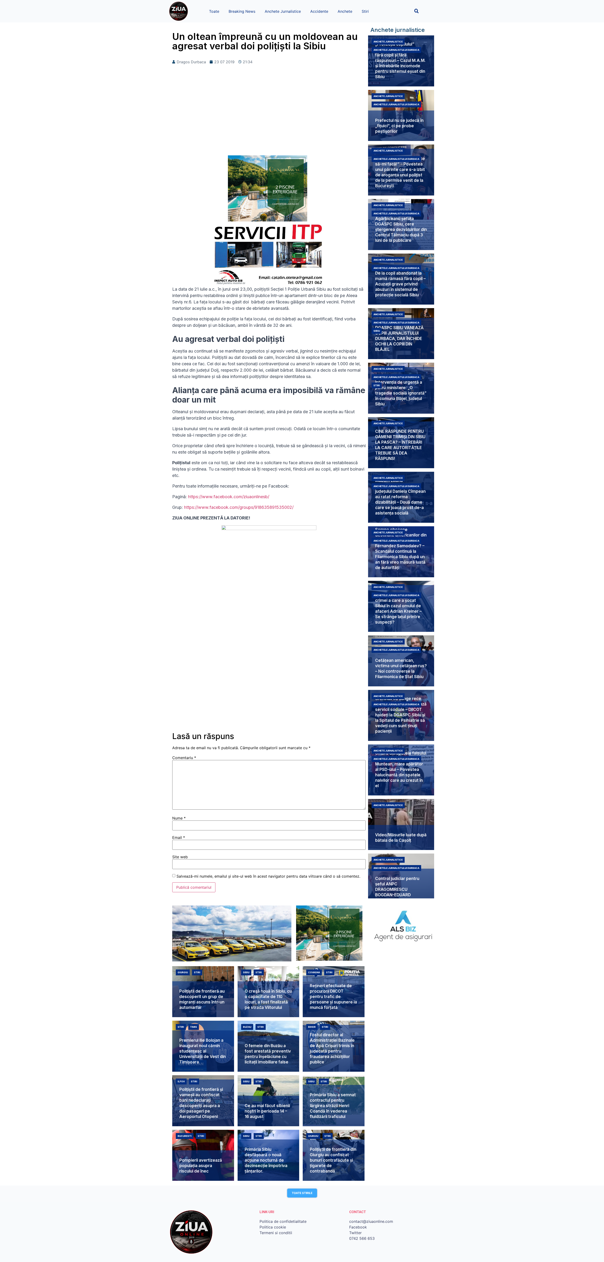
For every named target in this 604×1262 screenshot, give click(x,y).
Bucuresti (185, 1136)
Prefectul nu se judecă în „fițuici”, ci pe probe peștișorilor (399, 126)
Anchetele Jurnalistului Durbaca (396, 49)
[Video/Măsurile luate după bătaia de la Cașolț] (401, 824)
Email (178, 837)
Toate (214, 11)
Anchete (345, 11)
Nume (179, 818)
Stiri (365, 11)
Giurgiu (183, 972)
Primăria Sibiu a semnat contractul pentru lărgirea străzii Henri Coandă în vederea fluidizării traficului (333, 1105)
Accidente (319, 11)
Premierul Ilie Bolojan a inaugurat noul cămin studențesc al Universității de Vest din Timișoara (202, 1051)
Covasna (314, 972)
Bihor (312, 1026)
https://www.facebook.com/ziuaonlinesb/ (228, 496)
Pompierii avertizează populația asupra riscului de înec (200, 1165)
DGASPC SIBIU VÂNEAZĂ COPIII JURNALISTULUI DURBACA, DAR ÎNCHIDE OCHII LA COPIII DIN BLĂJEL (399, 338)
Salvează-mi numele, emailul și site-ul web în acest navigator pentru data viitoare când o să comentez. (268, 876)
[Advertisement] (269, 118)
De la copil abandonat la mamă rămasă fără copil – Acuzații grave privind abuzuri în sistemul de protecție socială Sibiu (400, 284)
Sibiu (376, 330)
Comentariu (184, 758)
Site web (180, 857)
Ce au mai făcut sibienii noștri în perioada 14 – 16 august (267, 1111)
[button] (416, 11)
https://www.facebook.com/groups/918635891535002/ (239, 507)
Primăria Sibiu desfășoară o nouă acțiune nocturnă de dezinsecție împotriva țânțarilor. (266, 1160)
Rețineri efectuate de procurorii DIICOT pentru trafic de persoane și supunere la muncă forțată (333, 996)
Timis (193, 1026)
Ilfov (181, 1081)
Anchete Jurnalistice (283, 11)
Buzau (247, 1026)
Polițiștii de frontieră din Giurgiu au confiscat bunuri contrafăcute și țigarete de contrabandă (333, 1160)
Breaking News (242, 11)
